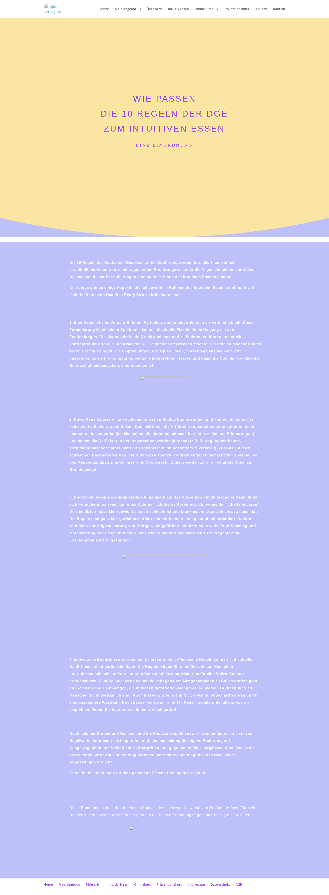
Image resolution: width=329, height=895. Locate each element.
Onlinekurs (142, 884)
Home (104, 9)
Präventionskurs (236, 9)
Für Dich (261, 9)
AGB (239, 884)
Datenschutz (220, 884)
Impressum (196, 884)
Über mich (154, 9)
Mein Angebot (125, 9)
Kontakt (279, 9)
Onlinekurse (204, 9)
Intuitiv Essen (178, 9)
